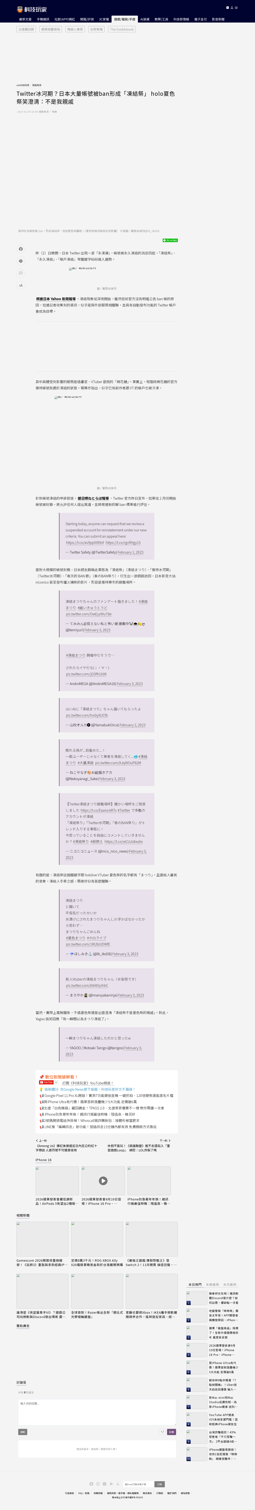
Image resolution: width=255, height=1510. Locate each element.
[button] (232, 8)
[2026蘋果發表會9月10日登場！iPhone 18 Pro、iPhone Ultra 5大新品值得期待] (103, 1180)
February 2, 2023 (133, 724)
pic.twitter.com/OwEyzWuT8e (89, 613)
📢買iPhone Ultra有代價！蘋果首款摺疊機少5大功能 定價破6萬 (88, 1101)
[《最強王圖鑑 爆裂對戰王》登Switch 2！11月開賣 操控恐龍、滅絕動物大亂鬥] (152, 1239)
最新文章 (25, 19)
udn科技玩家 (22, 85)
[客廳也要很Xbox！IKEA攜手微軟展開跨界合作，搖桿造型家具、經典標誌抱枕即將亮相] (152, 1291)
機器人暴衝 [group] (75, 29)
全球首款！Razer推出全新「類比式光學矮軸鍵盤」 (97, 1314)
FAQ (80, 1493)
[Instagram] (97, 1483)
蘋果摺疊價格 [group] (50, 29)
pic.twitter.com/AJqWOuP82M (118, 762)
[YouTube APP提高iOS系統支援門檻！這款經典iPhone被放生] (196, 1419)
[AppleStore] (117, 1483)
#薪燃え (97, 841)
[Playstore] (110, 1483)
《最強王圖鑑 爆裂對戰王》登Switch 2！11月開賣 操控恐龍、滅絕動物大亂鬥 (151, 1262)
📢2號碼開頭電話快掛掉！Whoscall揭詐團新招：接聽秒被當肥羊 (89, 1120)
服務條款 (111, 1493)
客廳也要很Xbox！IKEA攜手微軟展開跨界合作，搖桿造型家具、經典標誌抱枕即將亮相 (151, 1314)
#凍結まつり (75, 655)
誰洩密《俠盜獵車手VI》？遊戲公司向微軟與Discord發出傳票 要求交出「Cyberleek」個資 (41, 1314)
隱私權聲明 (133, 1493)
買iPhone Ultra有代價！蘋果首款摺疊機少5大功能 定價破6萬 (224, 1367)
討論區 (21, 1382)
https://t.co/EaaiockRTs (99, 810)
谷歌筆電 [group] (96, 29)
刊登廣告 (69, 1493)
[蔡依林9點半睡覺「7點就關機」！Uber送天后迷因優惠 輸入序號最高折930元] (196, 1385)
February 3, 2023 (97, 629)
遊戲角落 (36, 85)
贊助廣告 (23, 1325)
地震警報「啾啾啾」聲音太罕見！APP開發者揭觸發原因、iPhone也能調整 (224, 1315)
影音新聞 (218, 19)
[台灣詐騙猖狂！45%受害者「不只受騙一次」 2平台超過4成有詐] (196, 1437)
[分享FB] (20, 249)
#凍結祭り (81, 841)
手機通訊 (43, 19)
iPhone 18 (44, 1159)
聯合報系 (147, 1493)
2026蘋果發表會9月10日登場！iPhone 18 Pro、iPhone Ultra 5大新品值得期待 (103, 1201)
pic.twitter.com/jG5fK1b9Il (86, 673)
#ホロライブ (96, 937)
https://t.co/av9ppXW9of (85, 542)
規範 (22, 1432)
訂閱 (159, 1484)
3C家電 (104, 19)
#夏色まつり (75, 937)
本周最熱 (212, 1284)
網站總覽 (185, 1493)
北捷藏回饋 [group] (26, 29)
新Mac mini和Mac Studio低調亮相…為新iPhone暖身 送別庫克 (223, 1402)
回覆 (171, 1432)
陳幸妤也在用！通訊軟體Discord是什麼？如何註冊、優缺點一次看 (224, 1298)
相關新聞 (23, 1215)
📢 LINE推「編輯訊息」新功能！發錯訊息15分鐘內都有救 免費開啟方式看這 (98, 1126)
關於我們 (171, 1493)
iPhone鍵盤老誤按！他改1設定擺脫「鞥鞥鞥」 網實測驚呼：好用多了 (223, 1454)
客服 (87, 1493)
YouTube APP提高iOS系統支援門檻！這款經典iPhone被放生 (223, 1419)
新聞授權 (98, 1493)
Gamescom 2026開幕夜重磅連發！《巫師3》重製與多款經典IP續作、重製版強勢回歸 (42, 1262)
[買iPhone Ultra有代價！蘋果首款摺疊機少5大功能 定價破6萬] (196, 1367)
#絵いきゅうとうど (92, 607)
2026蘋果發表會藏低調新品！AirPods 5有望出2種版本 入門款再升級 (57, 1201)
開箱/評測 (87, 19)
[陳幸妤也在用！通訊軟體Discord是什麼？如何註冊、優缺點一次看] (196, 1298)
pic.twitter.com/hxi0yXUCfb (87, 715)
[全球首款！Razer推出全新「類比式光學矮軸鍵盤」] (97, 1291)
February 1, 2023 (130, 552)
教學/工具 (161, 19)
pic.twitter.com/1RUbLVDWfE (88, 944)
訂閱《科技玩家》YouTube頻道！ (88, 1082)
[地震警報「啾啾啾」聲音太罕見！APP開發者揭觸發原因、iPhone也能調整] (196, 1315)
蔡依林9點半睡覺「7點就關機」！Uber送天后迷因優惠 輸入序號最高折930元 (223, 1385)
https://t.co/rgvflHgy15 (123, 542)
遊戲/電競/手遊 (124, 19)
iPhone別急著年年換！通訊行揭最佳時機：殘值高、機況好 (149, 1201)
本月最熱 (229, 1284)
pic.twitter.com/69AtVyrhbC (87, 985)
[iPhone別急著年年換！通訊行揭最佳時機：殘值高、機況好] (149, 1180)
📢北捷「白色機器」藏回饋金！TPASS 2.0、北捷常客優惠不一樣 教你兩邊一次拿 (102, 1107)
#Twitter (124, 810)
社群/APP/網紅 (64, 19)
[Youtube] (227, 8)
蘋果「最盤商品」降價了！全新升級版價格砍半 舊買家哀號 (224, 1332)
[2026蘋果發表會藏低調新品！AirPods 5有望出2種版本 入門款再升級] (57, 1180)
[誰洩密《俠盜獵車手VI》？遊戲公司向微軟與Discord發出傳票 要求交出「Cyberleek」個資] (42, 1291)
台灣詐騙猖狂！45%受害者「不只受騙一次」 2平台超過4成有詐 (223, 1437)
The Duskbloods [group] (122, 29)
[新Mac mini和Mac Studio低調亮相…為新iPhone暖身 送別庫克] (196, 1402)
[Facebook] (90, 1483)
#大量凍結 (86, 762)
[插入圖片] (162, 1432)
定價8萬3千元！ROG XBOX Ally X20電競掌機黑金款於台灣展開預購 (97, 1262)
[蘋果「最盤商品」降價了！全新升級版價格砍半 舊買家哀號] (196, 1333)
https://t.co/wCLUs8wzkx (124, 841)
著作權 (121, 1493)
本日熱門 (195, 1284)
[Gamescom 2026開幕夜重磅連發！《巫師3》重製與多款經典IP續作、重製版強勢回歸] (42, 1239)
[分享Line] (20, 261)
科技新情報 (181, 19)
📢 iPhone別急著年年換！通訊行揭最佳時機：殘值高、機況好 (87, 1114)
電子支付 (200, 19)
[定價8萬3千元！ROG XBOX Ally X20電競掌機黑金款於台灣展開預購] (97, 1239)
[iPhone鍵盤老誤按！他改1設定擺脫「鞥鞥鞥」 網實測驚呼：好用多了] (196, 1454)
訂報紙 (159, 1493)
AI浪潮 (145, 19)
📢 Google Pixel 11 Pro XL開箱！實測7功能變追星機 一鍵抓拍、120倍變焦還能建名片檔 (106, 1095)
